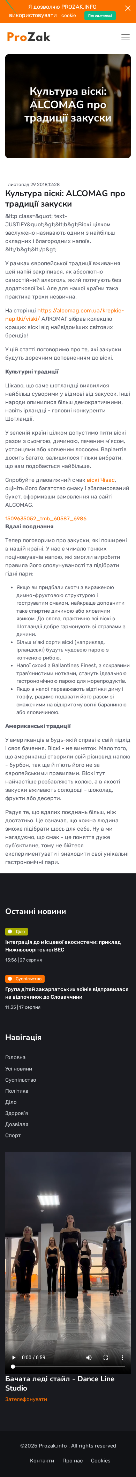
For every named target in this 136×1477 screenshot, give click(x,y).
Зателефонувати (26, 1399)
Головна (15, 1057)
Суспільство (28, 978)
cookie (68, 15)
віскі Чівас (101, 480)
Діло (20, 931)
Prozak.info (53, 1446)
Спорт (13, 1135)
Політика (16, 1091)
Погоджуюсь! (100, 15)
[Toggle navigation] (125, 37)
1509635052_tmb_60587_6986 (45, 518)
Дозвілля (16, 1124)
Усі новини (18, 1069)
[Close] (128, 8)
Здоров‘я (16, 1113)
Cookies (101, 1461)
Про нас (72, 1461)
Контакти (42, 1461)
